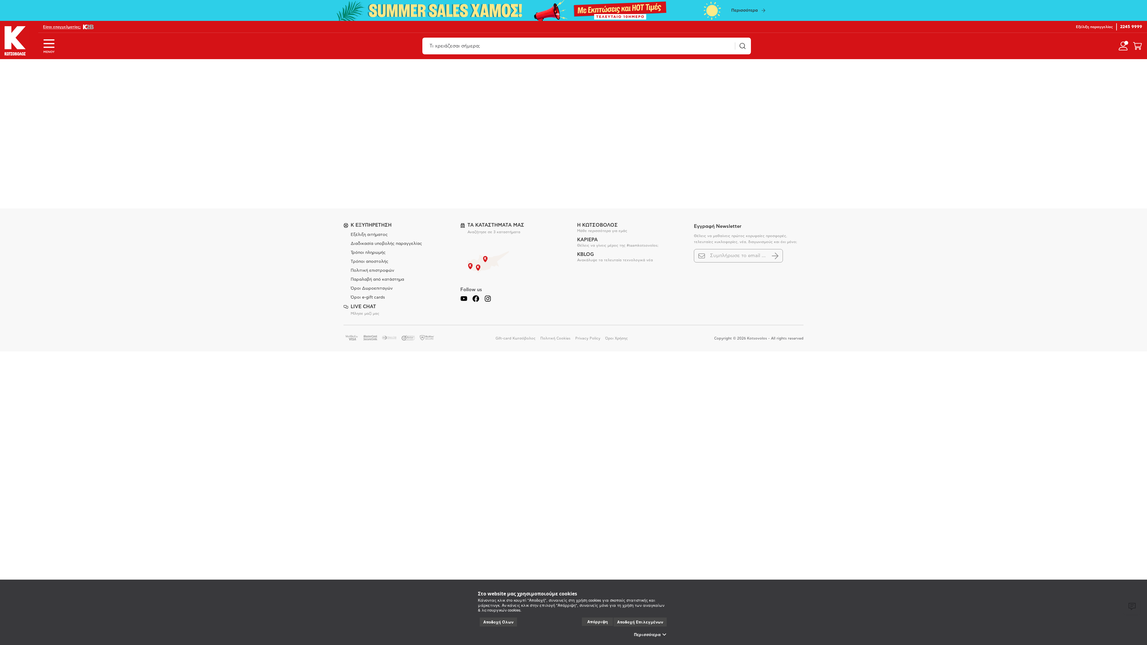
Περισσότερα (647, 634)
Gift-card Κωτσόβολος (516, 338)
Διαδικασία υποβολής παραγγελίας (386, 244)
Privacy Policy (587, 338)
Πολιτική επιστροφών (372, 270)
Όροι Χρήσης (616, 338)
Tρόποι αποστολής (369, 261)
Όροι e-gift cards (368, 297)
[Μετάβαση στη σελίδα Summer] (573, 10)
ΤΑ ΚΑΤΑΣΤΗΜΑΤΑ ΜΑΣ (495, 225)
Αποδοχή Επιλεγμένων (640, 622)
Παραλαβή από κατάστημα (377, 279)
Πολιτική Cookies (555, 338)
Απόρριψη (597, 621)
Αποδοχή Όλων (498, 622)
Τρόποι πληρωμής (368, 253)
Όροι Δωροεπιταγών (372, 288)
